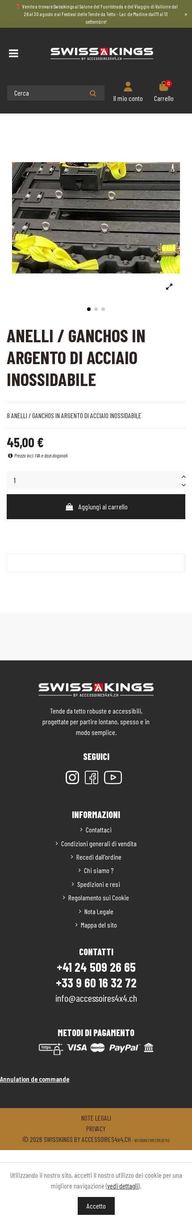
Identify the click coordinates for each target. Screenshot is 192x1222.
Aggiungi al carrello (103, 506)
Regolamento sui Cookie (98, 897)
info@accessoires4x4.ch (96, 998)
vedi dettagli (122, 1185)
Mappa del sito (99, 924)
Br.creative (160, 1140)
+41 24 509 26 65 (96, 966)
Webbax (140, 1140)
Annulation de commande (34, 1079)
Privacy (96, 1128)
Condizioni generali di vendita (99, 843)
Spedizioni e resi (98, 884)
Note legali (96, 1117)
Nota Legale (98, 911)
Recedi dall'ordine (98, 856)
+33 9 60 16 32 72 (96, 982)
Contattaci (99, 829)
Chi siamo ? (98, 870)
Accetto (96, 1205)
